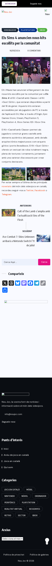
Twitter (30, 190)
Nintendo (9, 496)
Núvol (25, 496)
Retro (7, 515)
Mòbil (29, 489)
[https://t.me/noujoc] (23, 427)
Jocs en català (12, 461)
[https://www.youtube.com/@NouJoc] (28, 427)
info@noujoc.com (13, 414)
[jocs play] (26, 330)
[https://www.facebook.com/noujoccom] (18, 427)
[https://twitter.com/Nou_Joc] (2, 427)
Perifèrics (9, 502)
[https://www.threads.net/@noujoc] (13, 427)
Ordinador (40, 496)
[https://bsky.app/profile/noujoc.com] (8, 427)
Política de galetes (39, 554)
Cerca (44, 262)
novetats (6, 186)
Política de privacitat (13, 554)
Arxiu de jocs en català (16, 454)
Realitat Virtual (13, 509)
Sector (22, 515)
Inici (6, 448)
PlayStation (28, 502)
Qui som (8, 467)
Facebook (40, 190)
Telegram (6, 194)
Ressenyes (34, 509)
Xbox (34, 515)
